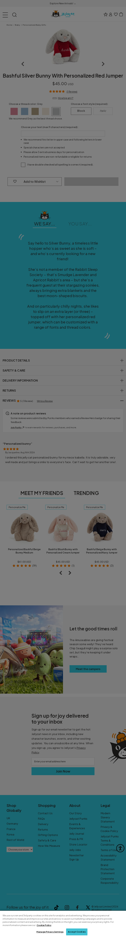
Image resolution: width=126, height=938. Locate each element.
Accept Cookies (77, 931)
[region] (63, 924)
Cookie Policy (44, 925)
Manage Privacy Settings (49, 931)
